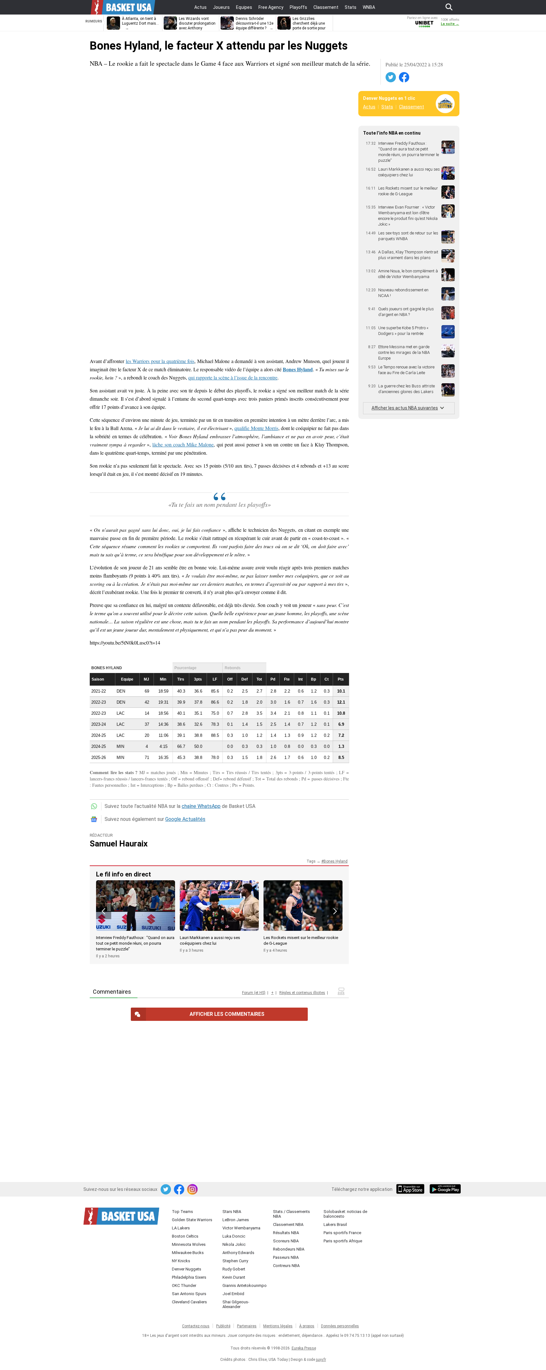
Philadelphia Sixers (189, 1277)
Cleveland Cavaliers (189, 1302)
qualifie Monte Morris (256, 428)
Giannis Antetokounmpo (244, 1285)
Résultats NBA (286, 1232)
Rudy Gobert (233, 1269)
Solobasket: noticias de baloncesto (345, 1214)
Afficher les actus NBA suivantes (405, 407)
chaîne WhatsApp (201, 806)
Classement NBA (288, 1224)
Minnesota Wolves (189, 1244)
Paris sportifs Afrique (343, 1241)
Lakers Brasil (335, 1224)
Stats (387, 106)
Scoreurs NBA (286, 1241)
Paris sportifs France (342, 1232)
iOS (411, 1189)
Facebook (404, 77)
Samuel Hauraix (119, 843)
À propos (306, 1326)
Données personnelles (340, 1326)
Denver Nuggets (186, 1269)
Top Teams (182, 1211)
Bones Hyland (336, 861)
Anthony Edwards (238, 1252)
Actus (369, 106)
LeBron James (235, 1219)
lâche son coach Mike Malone (183, 444)
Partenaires (247, 1326)
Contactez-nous (195, 1326)
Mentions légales (278, 1326)
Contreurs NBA (286, 1265)
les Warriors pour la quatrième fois (160, 361)
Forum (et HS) (253, 993)
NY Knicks (181, 1260)
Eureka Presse (304, 1348)
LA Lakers (181, 1228)
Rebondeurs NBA (288, 1249)
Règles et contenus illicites (302, 993)
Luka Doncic (233, 1236)
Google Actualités (185, 819)
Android (445, 1189)
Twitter (391, 77)
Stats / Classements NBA (291, 1214)
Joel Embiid (233, 1293)
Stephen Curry (235, 1260)
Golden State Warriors (192, 1219)
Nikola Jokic (234, 1244)
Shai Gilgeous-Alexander (235, 1304)
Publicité (223, 1326)
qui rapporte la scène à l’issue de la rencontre (232, 377)
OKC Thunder (184, 1285)
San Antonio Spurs (189, 1293)
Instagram (192, 1189)
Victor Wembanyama (241, 1228)
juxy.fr (321, 1359)
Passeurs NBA (286, 1257)
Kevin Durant (233, 1277)
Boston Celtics (185, 1236)
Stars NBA (231, 1211)
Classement (411, 106)
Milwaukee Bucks (188, 1252)
